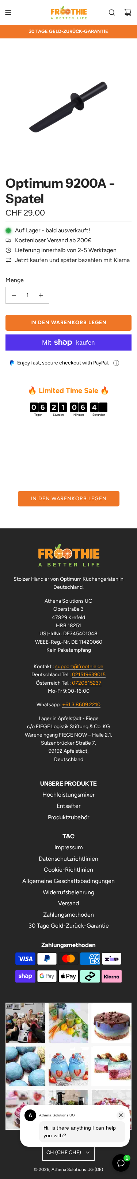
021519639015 (89, 674)
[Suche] (112, 12)
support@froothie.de (79, 666)
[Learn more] (116, 363)
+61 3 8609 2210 (81, 704)
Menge (14, 280)
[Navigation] (8, 12)
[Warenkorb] (128, 12)
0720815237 (87, 683)
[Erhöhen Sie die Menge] (41, 295)
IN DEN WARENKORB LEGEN (69, 498)
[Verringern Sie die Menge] (14, 295)
